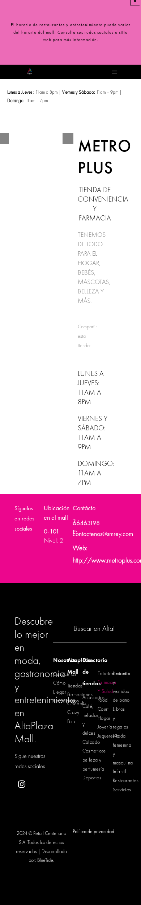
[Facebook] (94, 320)
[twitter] (21, 802)
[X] (94, 336)
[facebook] (39, 785)
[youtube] (39, 802)
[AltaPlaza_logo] (29, 68)
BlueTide (45, 860)
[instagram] (21, 784)
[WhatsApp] (94, 352)
